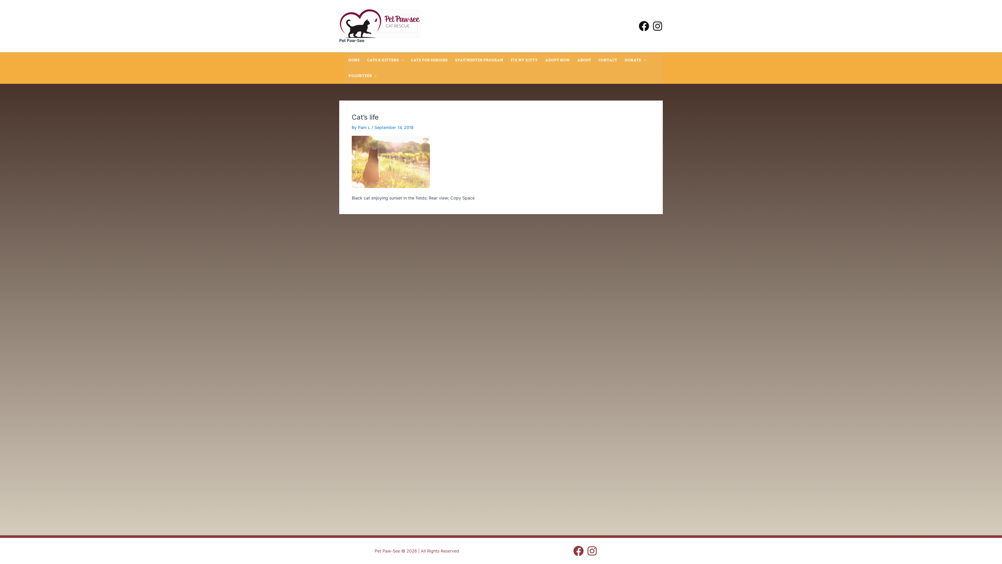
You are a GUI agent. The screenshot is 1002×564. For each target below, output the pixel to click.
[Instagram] (657, 26)
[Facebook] (644, 26)
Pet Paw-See (351, 40)
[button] (401, 60)
